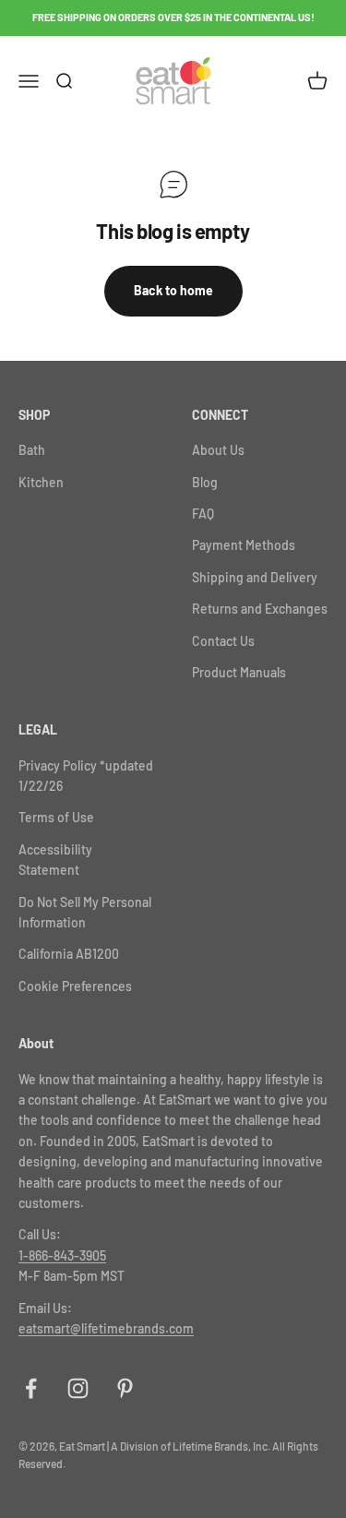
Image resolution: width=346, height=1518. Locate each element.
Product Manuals (239, 672)
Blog (205, 482)
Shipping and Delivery (254, 577)
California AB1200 (68, 954)
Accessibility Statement (55, 860)
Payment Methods (243, 545)
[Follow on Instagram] (78, 1388)
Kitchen (41, 482)
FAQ (203, 513)
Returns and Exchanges (260, 608)
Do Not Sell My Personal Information (84, 912)
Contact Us (223, 641)
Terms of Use (56, 817)
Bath (31, 450)
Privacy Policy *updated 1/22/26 (85, 776)
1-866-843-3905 (62, 1255)
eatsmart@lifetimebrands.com (106, 1328)
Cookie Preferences (75, 986)
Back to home (173, 290)
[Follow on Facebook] (30, 1388)
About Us (218, 450)
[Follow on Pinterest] (125, 1388)
